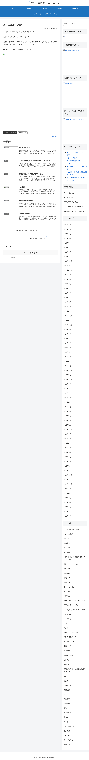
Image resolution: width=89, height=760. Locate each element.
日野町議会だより (23, 132)
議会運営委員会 (69, 193)
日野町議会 (6, 132)
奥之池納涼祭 (68, 198)
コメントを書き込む (30, 252)
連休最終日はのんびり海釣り (74, 211)
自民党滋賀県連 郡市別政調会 (74, 207)
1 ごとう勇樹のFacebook (75, 158)
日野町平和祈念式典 (71, 202)
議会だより (13, 132)
